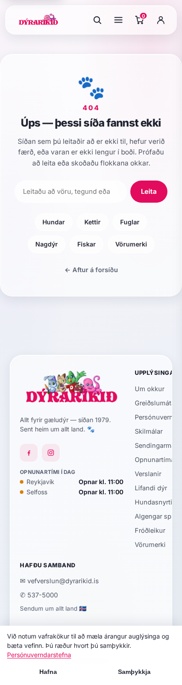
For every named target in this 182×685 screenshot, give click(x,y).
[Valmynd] (118, 20)
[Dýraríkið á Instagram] (51, 453)
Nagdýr (46, 244)
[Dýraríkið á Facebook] (29, 453)
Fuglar (130, 222)
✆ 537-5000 (39, 595)
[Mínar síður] (161, 20)
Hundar (53, 222)
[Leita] (97, 20)
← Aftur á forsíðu (91, 269)
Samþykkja (134, 671)
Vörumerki (131, 244)
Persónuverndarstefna (39, 654)
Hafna (48, 671)
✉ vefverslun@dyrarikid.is (59, 581)
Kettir (92, 222)
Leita (149, 191)
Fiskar (86, 244)
